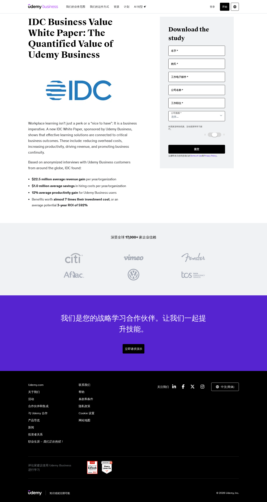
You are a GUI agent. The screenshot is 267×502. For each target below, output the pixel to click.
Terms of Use (196, 155)
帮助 (81, 392)
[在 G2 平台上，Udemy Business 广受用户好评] (105, 467)
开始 (224, 6)
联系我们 (84, 385)
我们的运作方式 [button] (99, 6)
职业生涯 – (46, 441)
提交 (196, 149)
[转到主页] (49, 492)
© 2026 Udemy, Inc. (227, 493)
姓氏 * (174, 63)
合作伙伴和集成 (38, 406)
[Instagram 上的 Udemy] (202, 386)
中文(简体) (227, 387)
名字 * (174, 50)
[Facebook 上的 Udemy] (183, 386)
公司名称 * (177, 90)
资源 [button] (116, 6)
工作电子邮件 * (179, 77)
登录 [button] (212, 6)
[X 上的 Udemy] (192, 386)
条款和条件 (86, 399)
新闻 (31, 427)
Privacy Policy (210, 155)
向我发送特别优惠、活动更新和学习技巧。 (185, 127)
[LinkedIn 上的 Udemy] (174, 386)
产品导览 (34, 420)
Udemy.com (36, 385)
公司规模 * (176, 113)
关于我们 (34, 392)
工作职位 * (177, 103)
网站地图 (84, 420)
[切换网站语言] (235, 7)
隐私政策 (84, 406)
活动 (31, 399)
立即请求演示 (133, 349)
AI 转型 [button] (138, 6)
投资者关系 (35, 434)
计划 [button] (126, 6)
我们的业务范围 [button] (75, 6)
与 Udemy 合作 (38, 413)
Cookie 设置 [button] (86, 413)
